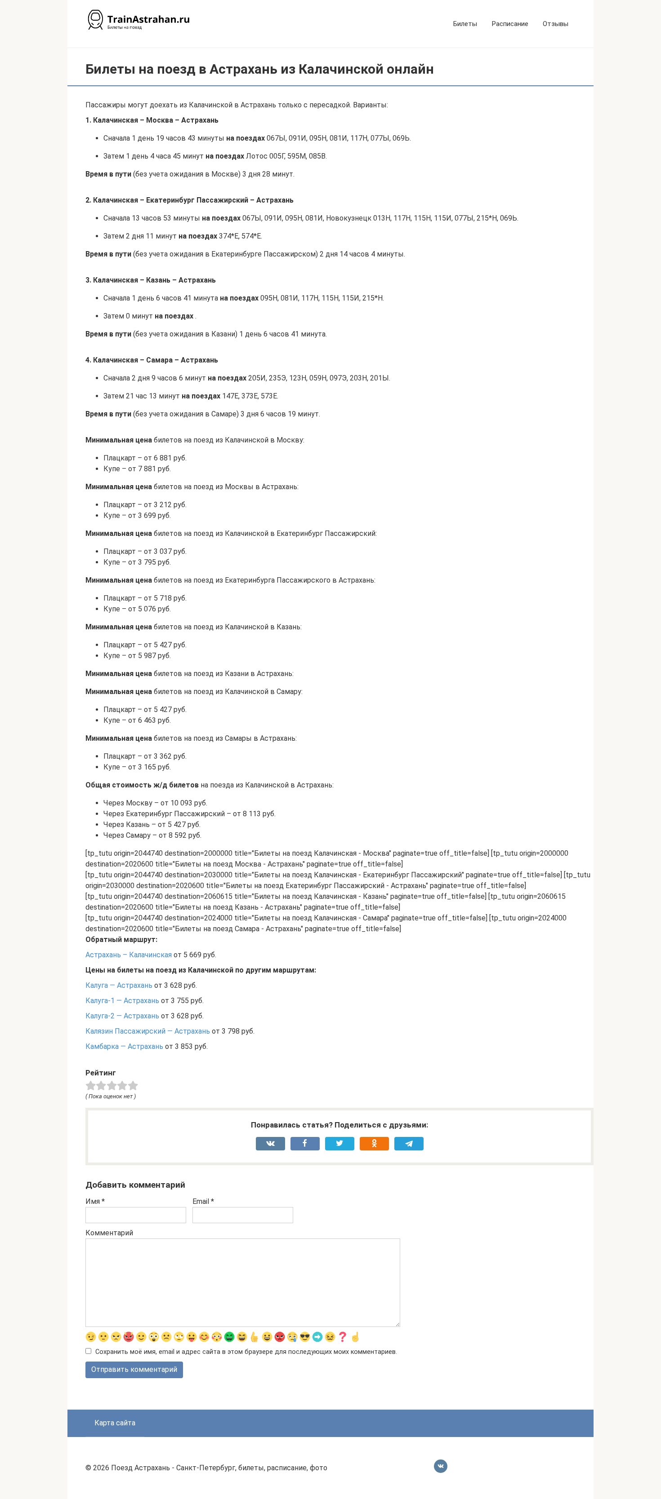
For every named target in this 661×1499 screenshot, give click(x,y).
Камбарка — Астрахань (124, 1046)
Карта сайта (114, 1423)
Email (203, 1201)
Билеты (465, 24)
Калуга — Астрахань (118, 985)
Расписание (509, 24)
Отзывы (555, 24)
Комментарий (109, 1233)
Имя (95, 1201)
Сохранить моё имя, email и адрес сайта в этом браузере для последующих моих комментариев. (246, 1352)
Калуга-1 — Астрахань (122, 1000)
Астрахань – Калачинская (128, 955)
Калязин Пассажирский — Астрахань (147, 1031)
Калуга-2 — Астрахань (122, 1016)
